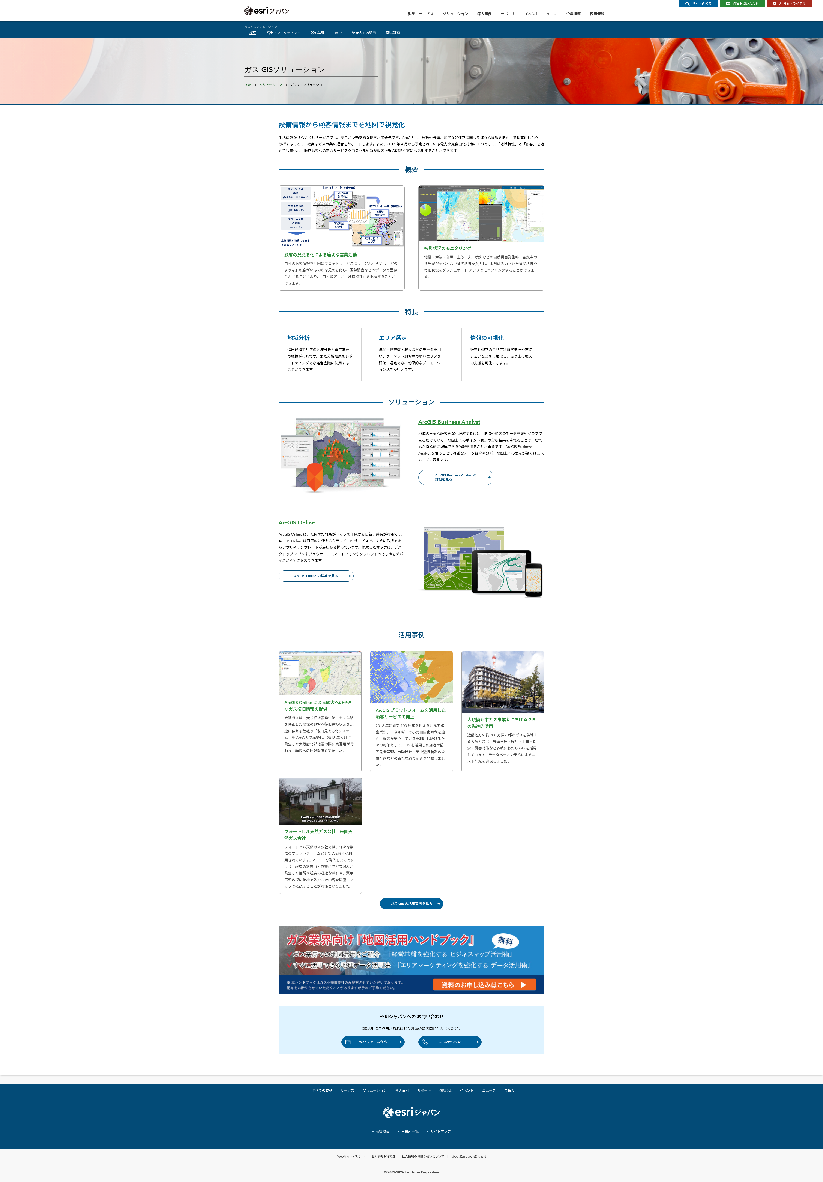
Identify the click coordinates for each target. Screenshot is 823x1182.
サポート (424, 1091)
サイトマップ (440, 1131)
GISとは (445, 1091)
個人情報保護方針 (383, 1156)
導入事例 (402, 1091)
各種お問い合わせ (746, 4)
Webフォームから (373, 1042)
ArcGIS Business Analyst (449, 421)
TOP (247, 85)
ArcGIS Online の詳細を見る (316, 576)
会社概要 (382, 1131)
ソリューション (271, 85)
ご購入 (509, 1091)
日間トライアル (792, 4)
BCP (338, 33)
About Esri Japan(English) (468, 1156)
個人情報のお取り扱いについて (423, 1156)
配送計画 (393, 33)
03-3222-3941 (450, 1042)
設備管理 (318, 33)
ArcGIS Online (297, 522)
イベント (467, 1091)
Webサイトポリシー (351, 1156)
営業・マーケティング (284, 33)
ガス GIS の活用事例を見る (411, 904)
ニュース (489, 1091)
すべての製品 (322, 1091)
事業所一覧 (409, 1131)
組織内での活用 (364, 33)
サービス (347, 1091)
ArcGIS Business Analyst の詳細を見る (456, 477)
